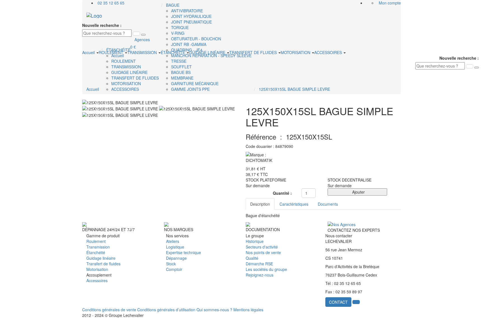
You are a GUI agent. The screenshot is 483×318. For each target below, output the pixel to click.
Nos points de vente (263, 252)
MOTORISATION (296, 52)
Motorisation (97, 269)
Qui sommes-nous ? (214, 309)
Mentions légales (248, 309)
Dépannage (176, 258)
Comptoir (174, 269)
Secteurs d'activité (262, 247)
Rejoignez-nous (259, 275)
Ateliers (172, 241)
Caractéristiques (294, 204)
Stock (171, 263)
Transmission (98, 247)
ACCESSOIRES (328, 52)
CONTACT (338, 302)
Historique (255, 241)
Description (260, 204)
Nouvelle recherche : (102, 25)
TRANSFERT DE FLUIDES (253, 52)
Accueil (89, 52)
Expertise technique (183, 252)
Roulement (96, 241)
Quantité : (282, 193)
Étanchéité (95, 252)
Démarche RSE (259, 263)
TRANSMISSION (142, 52)
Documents (328, 204)
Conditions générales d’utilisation (166, 309)
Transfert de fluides (103, 263)
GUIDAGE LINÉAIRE (207, 52)
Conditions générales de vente (109, 309)
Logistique (175, 247)
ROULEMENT (111, 52)
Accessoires (97, 280)
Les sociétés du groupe (266, 269)
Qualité (252, 258)
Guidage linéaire (100, 258)
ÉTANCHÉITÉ (173, 52)
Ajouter (357, 192)
